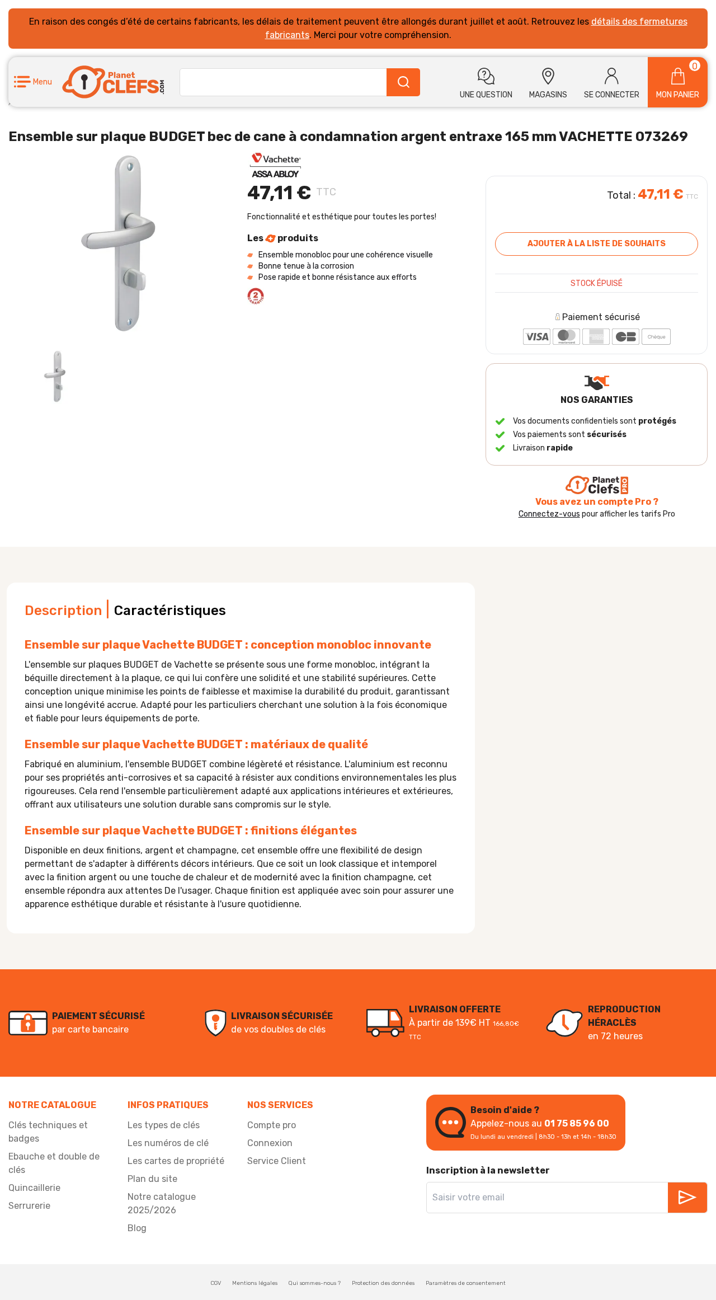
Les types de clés (164, 1125)
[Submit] (403, 82)
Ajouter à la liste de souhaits (596, 243)
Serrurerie (29, 1205)
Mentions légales (254, 1283)
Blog (137, 1228)
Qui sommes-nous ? (315, 1283)
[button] (33, 82)
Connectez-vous (549, 514)
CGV (216, 1283)
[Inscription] (687, 1197)
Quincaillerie (34, 1187)
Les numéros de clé (168, 1143)
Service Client (276, 1161)
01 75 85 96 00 (576, 1123)
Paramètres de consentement (466, 1283)
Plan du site (152, 1179)
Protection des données (383, 1283)
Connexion (270, 1143)
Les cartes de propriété (176, 1161)
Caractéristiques (170, 610)
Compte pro (271, 1125)
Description (63, 610)
